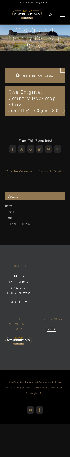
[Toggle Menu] (62, 15)
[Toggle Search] (50, 15)
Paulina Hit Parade (50, 171)
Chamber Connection (20, 171)
